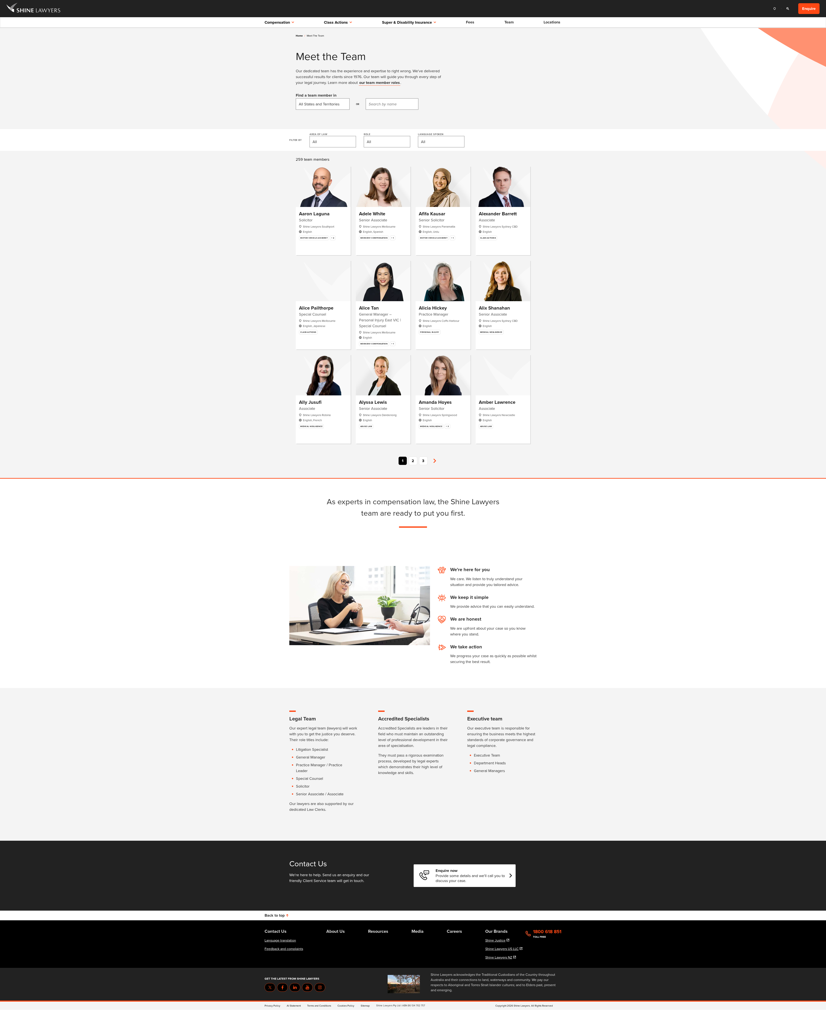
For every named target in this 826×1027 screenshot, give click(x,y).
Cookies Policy (345, 1006)
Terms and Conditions (319, 1006)
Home (299, 36)
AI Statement (294, 1006)
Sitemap (365, 1006)
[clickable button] (775, 8)
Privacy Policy (272, 1006)
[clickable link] (33, 8)
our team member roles (379, 82)
